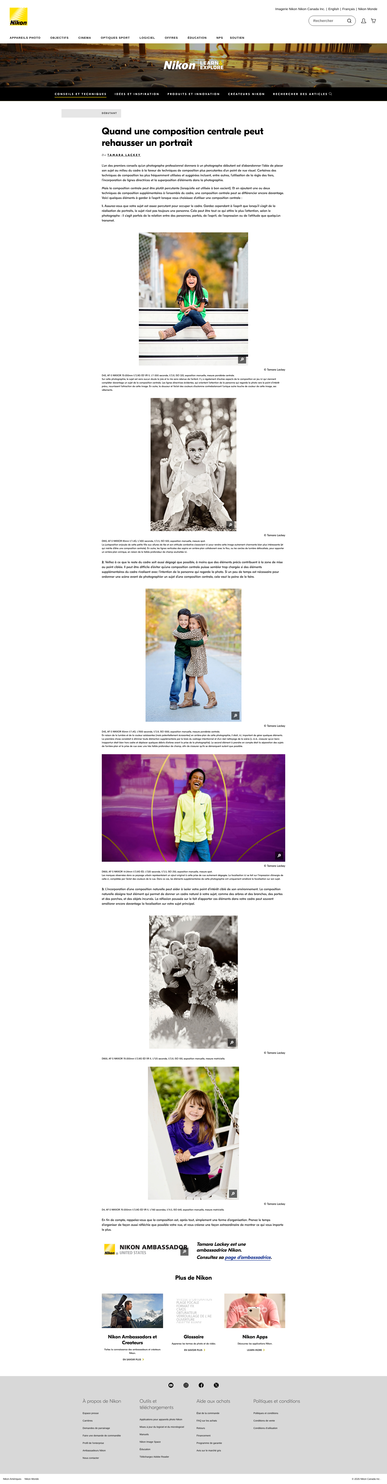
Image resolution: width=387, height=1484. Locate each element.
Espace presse (91, 1413)
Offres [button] (171, 37)
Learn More (254, 1350)
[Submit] (349, 21)
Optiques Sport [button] (115, 37)
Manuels (144, 1434)
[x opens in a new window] (216, 1385)
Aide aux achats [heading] (213, 1401)
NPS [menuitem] (219, 37)
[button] (302, 94)
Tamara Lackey (124, 155)
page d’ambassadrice (247, 1257)
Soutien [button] (237, 37)
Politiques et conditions (266, 1413)
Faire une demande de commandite (102, 1435)
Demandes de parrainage (96, 1428)
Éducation (145, 1449)
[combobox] (332, 21)
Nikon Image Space (150, 1441)
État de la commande (208, 1413)
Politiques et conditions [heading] (277, 1401)
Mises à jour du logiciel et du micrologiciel (162, 1427)
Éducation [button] (197, 37)
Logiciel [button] (147, 37)
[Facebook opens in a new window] (201, 1385)
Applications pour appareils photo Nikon (161, 1419)
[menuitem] (30, 37)
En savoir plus (132, 1359)
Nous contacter (91, 1458)
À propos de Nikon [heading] (102, 1401)
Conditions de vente (264, 1420)
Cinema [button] (84, 37)
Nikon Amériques (12, 1479)
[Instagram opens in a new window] (186, 1385)
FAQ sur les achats (207, 1420)
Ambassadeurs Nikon (94, 1450)
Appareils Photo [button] (25, 37)
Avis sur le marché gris (209, 1450)
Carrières (88, 1420)
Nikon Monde (32, 1479)
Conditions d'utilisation (266, 1428)
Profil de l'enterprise (93, 1443)
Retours (201, 1428)
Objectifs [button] (59, 37)
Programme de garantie (209, 1443)
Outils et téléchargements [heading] (157, 1404)
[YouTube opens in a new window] (171, 1385)
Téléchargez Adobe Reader (154, 1456)
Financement (203, 1435)
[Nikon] (20, 12)
